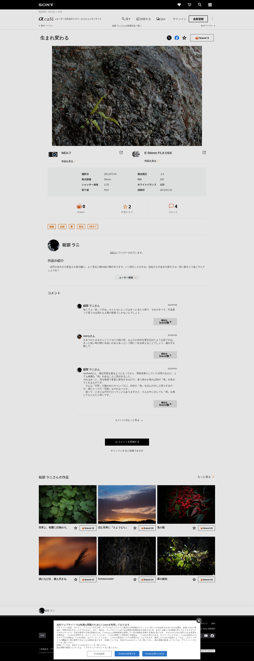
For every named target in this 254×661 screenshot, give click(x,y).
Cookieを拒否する (127, 653)
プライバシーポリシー (94, 648)
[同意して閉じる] (198, 620)
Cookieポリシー (86, 645)
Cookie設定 (99, 653)
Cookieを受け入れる (154, 653)
